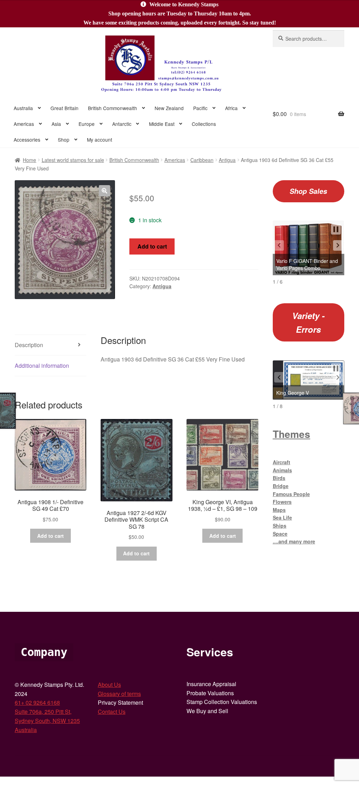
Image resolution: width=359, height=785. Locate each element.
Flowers (282, 501)
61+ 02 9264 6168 (37, 702)
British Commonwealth (112, 107)
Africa (231, 107)
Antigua (227, 159)
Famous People (291, 494)
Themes (291, 434)
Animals (282, 470)
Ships (279, 525)
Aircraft (281, 462)
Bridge (281, 485)
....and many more (294, 541)
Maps (279, 509)
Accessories (27, 139)
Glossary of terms (119, 694)
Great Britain (64, 107)
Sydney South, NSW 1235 (47, 721)
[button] (104, 190)
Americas (24, 123)
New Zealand (169, 107)
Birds (279, 477)
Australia (23, 107)
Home (29, 159)
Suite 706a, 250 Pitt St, (43, 712)
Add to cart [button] (50, 535)
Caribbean (202, 159)
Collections (204, 123)
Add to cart (152, 246)
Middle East (162, 123)
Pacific (200, 107)
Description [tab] (29, 345)
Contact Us (112, 712)
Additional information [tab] (42, 365)
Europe (87, 123)
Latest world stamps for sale (73, 159)
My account (99, 139)
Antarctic (121, 123)
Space (280, 533)
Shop (63, 139)
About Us (109, 685)
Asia (56, 123)
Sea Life (282, 517)
